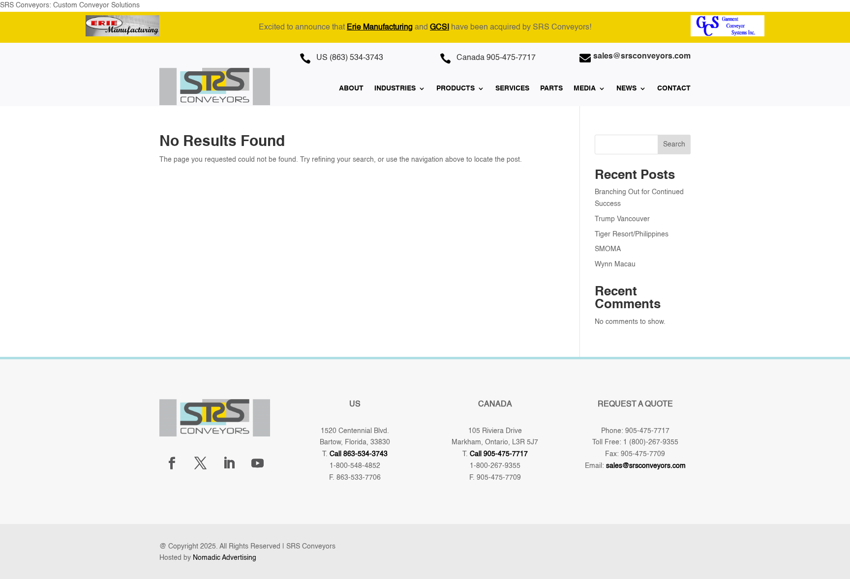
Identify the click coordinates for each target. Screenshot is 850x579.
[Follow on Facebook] (171, 463)
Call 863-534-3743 (359, 454)
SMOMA (608, 249)
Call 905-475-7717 (499, 454)
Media (585, 88)
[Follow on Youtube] (257, 463)
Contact (674, 88)
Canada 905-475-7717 (496, 58)
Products (455, 88)
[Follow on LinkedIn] (228, 463)
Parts (551, 88)
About (351, 88)
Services (512, 88)
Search (674, 144)
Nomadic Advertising (224, 557)
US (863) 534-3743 (349, 58)
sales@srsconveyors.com (646, 466)
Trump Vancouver (622, 219)
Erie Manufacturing (380, 27)
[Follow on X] (200, 463)
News (626, 88)
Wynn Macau (615, 264)
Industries (395, 88)
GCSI (439, 27)
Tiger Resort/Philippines (631, 234)
